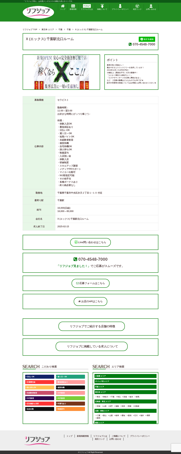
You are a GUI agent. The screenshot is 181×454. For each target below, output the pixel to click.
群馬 (137, 397)
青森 (129, 406)
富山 (104, 415)
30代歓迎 (30, 398)
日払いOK (30, 377)
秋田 (123, 406)
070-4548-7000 (144, 44)
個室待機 (60, 387)
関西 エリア (99, 423)
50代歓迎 (30, 414)
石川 (136, 415)
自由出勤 (30, 409)
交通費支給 (30, 382)
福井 (142, 415)
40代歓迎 (61, 398)
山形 (104, 406)
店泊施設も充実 (32, 404)
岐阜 (117, 415)
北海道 (136, 406)
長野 (148, 415)
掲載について (102, 9)
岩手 (111, 406)
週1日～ (60, 420)
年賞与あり (61, 404)
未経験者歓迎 (31, 393)
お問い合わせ (151, 9)
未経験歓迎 (61, 414)
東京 (98, 397)
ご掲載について (119, 436)
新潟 (129, 415)
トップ (62, 9)
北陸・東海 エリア (102, 411)
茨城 (125, 397)
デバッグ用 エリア (102, 381)
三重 (98, 415)
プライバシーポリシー (120, 9)
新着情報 (73, 9)
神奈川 (105, 397)
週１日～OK (62, 377)
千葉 (112, 397)
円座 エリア (99, 387)
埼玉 (119, 397)
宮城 (98, 406)
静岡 (98, 418)
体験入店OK (31, 420)
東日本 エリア (100, 392)
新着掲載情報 (83, 436)
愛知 (123, 415)
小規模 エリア (100, 376)
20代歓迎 (61, 393)
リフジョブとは (87, 9)
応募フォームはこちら (92, 283)
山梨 (111, 415)
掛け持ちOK (31, 387)
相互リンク (137, 9)
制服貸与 (60, 409)
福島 (117, 406)
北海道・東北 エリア (103, 401)
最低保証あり (62, 382)
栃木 (131, 397)
